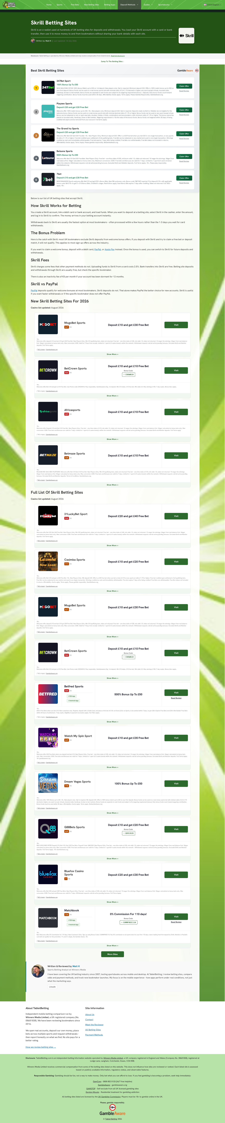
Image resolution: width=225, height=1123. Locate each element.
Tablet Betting (111, 1119)
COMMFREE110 (129, 922)
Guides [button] (147, 4)
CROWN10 (129, 374)
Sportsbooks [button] (163, 4)
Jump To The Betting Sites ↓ (112, 61)
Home (48, 4)
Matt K (48, 41)
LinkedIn (52, 987)
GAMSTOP (90, 1088)
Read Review (184, 91)
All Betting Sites (93, 1029)
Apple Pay (110, 249)
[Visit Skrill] (185, 36)
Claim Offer (184, 86)
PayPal (97, 249)
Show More (112, 354)
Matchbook (71, 910)
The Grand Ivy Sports (68, 128)
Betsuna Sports (65, 151)
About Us (89, 1014)
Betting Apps (109, 4)
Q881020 (129, 833)
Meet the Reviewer (94, 1024)
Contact (89, 1019)
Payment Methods (94, 1034)
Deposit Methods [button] (127, 4)
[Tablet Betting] (10, 4)
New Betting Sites (91, 4)
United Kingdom (213, 5)
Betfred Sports (73, 686)
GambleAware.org (52, 349)
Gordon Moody (92, 1092)
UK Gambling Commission (109, 1096)
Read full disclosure (118, 56)
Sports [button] (59, 4)
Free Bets (75, 4)
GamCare (97, 1081)
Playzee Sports (64, 103)
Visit (176, 325)
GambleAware (104, 1085)
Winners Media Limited (113, 1058)
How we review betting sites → (41, 1047)
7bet (59, 173)
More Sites (112, 954)
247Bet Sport (63, 80)
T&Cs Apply (41, 349)
